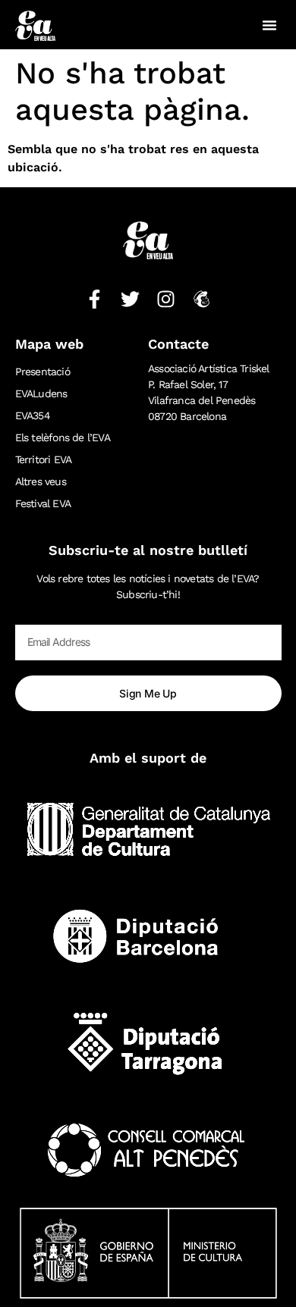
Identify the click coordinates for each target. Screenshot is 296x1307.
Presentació (42, 371)
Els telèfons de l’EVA (62, 437)
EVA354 (32, 415)
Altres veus (40, 481)
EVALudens (41, 393)
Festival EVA (43, 503)
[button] (269, 25)
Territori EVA (43, 459)
